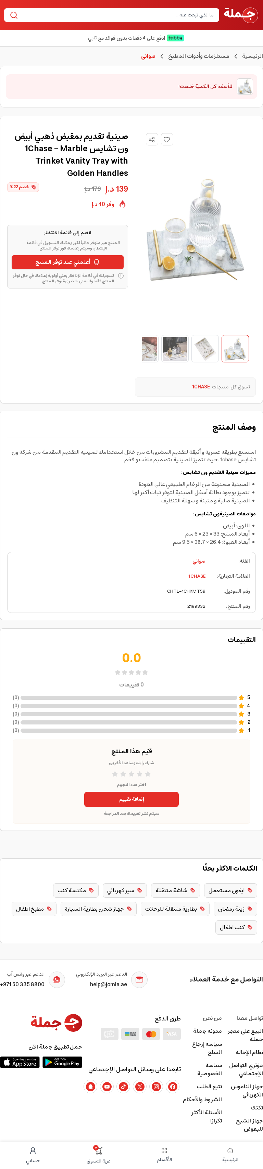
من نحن (212, 1018)
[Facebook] (172, 1086)
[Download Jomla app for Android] (62, 1062)
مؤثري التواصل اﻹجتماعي (246, 1069)
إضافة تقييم (131, 799)
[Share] (152, 139)
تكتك (257, 1108)
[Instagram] (156, 1086)
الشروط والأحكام (202, 1099)
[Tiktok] (123, 1086)
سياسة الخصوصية (209, 1069)
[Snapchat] (90, 1086)
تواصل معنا (250, 1018)
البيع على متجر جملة (245, 1035)
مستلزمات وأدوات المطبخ (198, 56)
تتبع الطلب (209, 1086)
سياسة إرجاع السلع (207, 1048)
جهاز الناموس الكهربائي (247, 1090)
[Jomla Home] (241, 15)
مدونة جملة (207, 1031)
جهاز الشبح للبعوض (249, 1125)
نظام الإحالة (249, 1052)
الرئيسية (252, 56)
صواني (198, 561)
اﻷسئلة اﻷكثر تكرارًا (206, 1116)
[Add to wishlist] (167, 139)
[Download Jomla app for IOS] (20, 1062)
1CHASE (196, 576)
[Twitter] (140, 1086)
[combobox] (117, 15)
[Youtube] (107, 1086)
